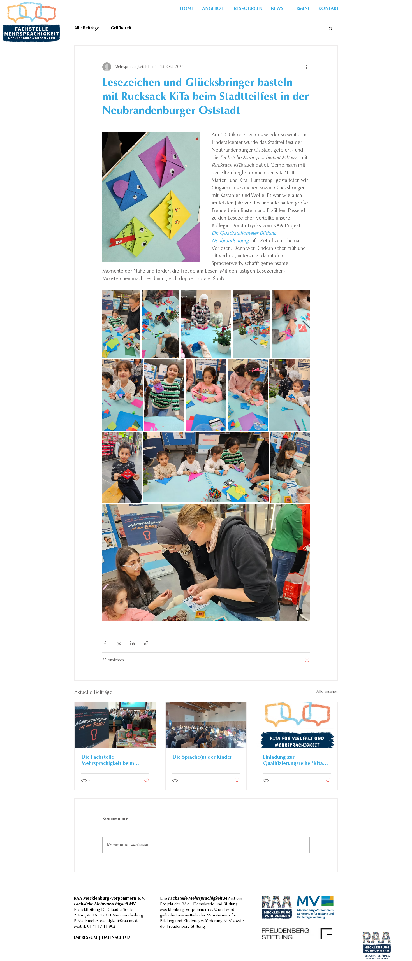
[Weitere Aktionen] (306, 67)
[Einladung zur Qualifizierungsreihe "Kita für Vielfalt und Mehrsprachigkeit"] (296, 725)
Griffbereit (121, 28)
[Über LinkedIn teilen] (132, 643)
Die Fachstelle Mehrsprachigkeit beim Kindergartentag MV (107, 761)
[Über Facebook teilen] (105, 643)
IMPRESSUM (85, 938)
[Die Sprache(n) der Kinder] (206, 725)
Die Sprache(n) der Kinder (202, 757)
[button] (248, 9)
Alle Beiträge (86, 28)
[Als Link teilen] (146, 643)
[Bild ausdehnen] (121, 324)
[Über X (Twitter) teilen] (118, 643)
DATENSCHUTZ (116, 938)
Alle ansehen (327, 692)
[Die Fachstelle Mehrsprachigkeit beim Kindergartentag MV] (115, 725)
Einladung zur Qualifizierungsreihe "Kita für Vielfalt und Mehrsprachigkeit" (293, 761)
